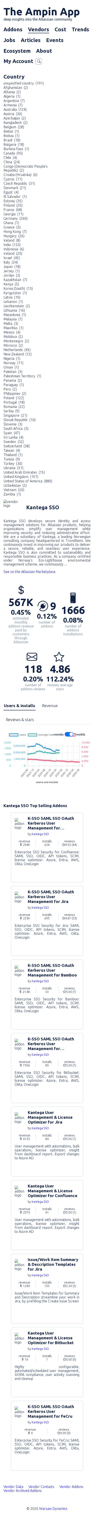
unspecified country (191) (23, 83)
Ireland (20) (12, 253)
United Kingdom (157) (20, 477)
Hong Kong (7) (15, 232)
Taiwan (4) (11, 450)
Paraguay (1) (13, 385)
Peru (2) (10, 389)
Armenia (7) (13, 105)
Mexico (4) (11, 332)
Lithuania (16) (14, 310)
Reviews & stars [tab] (20, 719)
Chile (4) (10, 158)
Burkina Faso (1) (16, 149)
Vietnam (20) (13, 490)
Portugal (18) (14, 402)
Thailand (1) (13, 455)
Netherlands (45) (17, 350)
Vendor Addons (71, 1487)
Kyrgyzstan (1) (15, 293)
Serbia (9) (11, 411)
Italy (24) (10, 262)
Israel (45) (11, 258)
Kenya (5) (11, 284)
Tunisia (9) (11, 459)
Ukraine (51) (13, 468)
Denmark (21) (14, 188)
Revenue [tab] (50, 705)
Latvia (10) (11, 297)
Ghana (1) (11, 223)
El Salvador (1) (15, 196)
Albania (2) (12, 92)
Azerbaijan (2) (14, 118)
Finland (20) (13, 205)
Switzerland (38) (16, 446)
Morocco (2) (13, 345)
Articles (31, 40)
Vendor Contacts (41, 1487)
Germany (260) (15, 218)
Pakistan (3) (12, 372)
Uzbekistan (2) (15, 485)
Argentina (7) (14, 101)
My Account (18, 61)
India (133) (12, 245)
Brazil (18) (11, 140)
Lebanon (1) (13, 302)
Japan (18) (12, 267)
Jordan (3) (11, 275)
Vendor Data (13, 1487)
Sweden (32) (13, 442)
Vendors (38, 29)
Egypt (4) (11, 192)
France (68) (12, 210)
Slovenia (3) (12, 424)
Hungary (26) (13, 236)
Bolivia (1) (11, 136)
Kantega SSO (40, 834)
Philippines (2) (14, 393)
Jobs (9, 40)
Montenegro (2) (16, 341)
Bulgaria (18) (13, 144)
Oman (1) (11, 367)
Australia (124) (15, 109)
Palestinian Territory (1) (22, 376)
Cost (60, 29)
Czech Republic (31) (19, 183)
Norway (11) (13, 363)
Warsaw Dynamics (53, 1508)
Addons (13, 29)
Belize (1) (11, 131)
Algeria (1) (11, 96)
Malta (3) (10, 323)
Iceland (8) (11, 240)
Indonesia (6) (13, 249)
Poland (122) (13, 398)
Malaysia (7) (13, 319)
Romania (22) (14, 407)
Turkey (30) (12, 463)
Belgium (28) (13, 127)
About (44, 51)
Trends (80, 29)
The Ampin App (41, 13)
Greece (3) (12, 227)
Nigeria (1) (11, 358)
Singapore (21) (15, 415)
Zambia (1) (12, 494)
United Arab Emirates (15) (24, 472)
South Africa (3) (15, 428)
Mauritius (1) (13, 328)
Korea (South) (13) (18, 288)
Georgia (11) (13, 214)
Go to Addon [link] (47, 847)
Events (55, 40)
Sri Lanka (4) (13, 437)
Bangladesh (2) (15, 123)
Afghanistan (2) (15, 88)
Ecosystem (17, 51)
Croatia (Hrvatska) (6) (20, 175)
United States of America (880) (27, 481)
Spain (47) (11, 433)
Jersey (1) (11, 271)
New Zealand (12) (17, 354)
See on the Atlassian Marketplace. (29, 572)
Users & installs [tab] (19, 705)
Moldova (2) (13, 337)
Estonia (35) (13, 201)
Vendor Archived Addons (23, 1491)
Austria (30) (12, 114)
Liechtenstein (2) (16, 306)
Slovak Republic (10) (19, 420)
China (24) (11, 162)
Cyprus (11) (12, 179)
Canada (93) (13, 153)
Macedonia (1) (14, 315)
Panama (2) (12, 380)
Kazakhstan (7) (15, 280)
